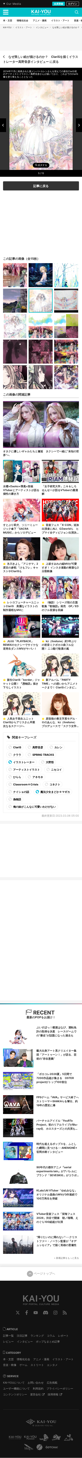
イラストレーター (24, 762)
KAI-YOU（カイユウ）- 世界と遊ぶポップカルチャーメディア (41, 12)
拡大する (42, 165)
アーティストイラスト (26, 769)
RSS (65, 1312)
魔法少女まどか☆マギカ (55, 791)
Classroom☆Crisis (25, 784)
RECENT (43, 1012)
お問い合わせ (36, 1382)
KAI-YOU (7, 27)
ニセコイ (56, 769)
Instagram (55, 1312)
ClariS (17, 747)
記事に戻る (41, 186)
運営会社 (35, 1394)
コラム (51, 1335)
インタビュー (42, 27)
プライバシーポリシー (60, 1388)
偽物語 (17, 799)
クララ (17, 754)
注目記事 (22, 1335)
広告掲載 (52, 1382)
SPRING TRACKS (43, 754)
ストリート (37, 1364)
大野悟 (49, 762)
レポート (63, 1335)
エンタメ (52, 1364)
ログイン (72, 3)
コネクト (54, 784)
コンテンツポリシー (15, 1394)
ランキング (37, 1335)
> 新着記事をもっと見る (66, 1258)
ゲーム (23, 1364)
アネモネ (37, 777)
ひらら (17, 777)
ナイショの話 (21, 791)
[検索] (76, 12)
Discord (45, 1312)
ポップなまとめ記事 (48, 1341)
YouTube (35, 1312)
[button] (3, 125)
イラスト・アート (23, 27)
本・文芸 (8, 1359)
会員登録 (58, 3)
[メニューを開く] (5, 12)
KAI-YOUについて (14, 1382)
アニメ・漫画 (41, 1359)
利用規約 (38, 1388)
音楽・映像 (9, 1364)
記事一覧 (8, 1335)
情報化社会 (23, 1359)
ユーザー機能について (16, 1388)
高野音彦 (37, 747)
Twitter (17, 1312)
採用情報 (53, 1394)
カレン (58, 747)
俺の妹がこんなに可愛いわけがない (34, 806)
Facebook (26, 1312)
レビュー (8, 1341)
